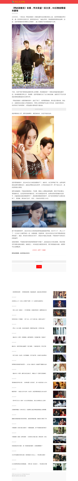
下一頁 (39, 266)
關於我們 (13, 475)
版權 (25, 475)
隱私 (23, 475)
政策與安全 (18, 475)
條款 (21, 475)
